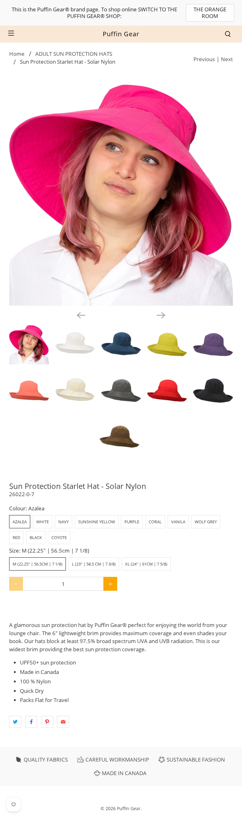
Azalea (20, 522)
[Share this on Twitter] (15, 722)
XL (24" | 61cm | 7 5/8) (146, 564)
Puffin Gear (129, 808)
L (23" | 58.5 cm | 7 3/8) (94, 564)
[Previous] (81, 315)
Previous (204, 59)
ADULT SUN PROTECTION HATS (73, 53)
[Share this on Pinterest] (47, 722)
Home (17, 53)
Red (16, 537)
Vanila (178, 522)
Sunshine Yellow (96, 522)
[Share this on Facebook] (31, 722)
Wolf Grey (206, 522)
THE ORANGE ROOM (209, 13)
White (42, 522)
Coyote (59, 537)
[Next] (161, 315)
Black (36, 537)
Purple (131, 522)
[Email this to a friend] (63, 722)
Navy (63, 522)
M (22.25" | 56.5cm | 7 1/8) (37, 564)
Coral (155, 522)
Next (227, 59)
